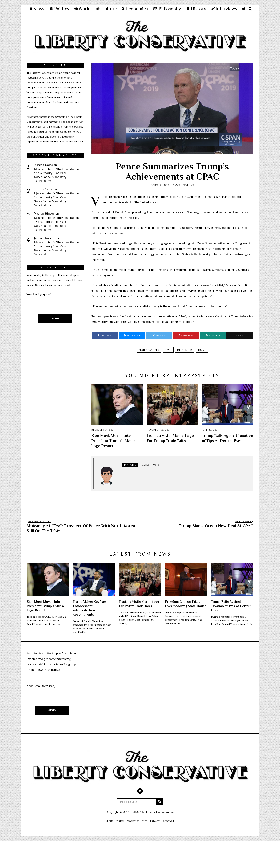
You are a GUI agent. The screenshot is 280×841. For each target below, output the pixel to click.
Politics (188, 185)
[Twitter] (243, 8)
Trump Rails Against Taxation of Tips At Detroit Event (231, 606)
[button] (159, 801)
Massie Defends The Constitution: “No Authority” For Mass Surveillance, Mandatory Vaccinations (57, 175)
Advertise (133, 821)
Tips (144, 821)
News (176, 185)
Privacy (155, 821)
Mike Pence (184, 350)
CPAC (168, 350)
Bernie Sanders (149, 350)
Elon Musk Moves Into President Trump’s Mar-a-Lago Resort (114, 440)
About (110, 821)
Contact (168, 821)
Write (120, 821)
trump (202, 350)
